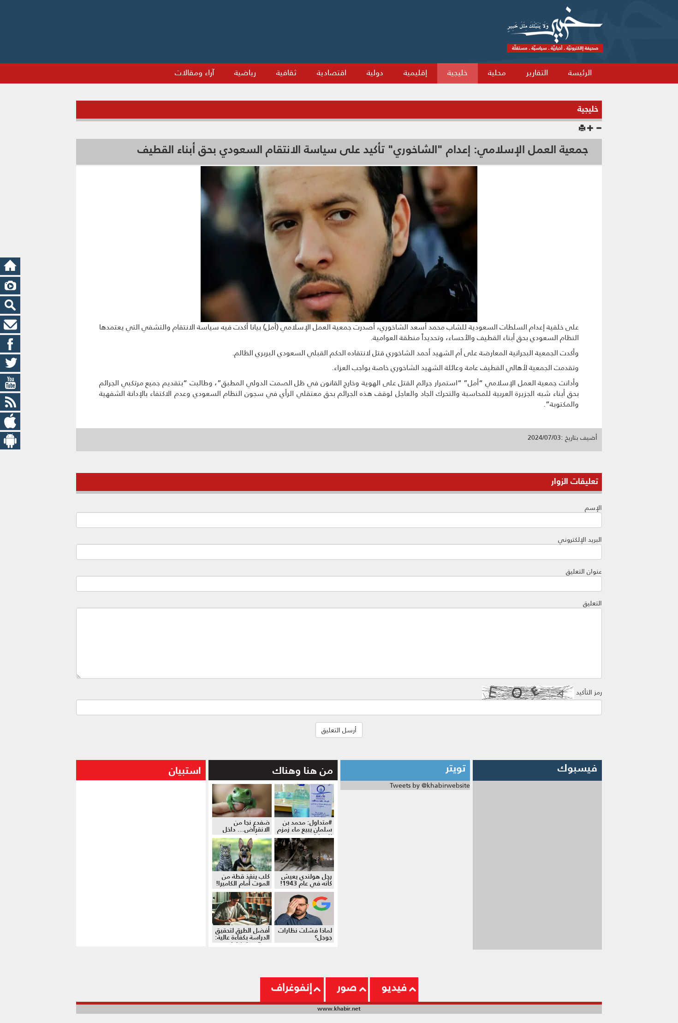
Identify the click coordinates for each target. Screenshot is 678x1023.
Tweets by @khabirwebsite (430, 785)
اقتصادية (331, 72)
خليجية (457, 72)
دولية (375, 72)
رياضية (245, 72)
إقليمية (415, 72)
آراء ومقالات (194, 72)
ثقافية (286, 72)
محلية (497, 72)
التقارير (537, 72)
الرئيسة (580, 72)
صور (347, 987)
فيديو (394, 987)
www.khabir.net (339, 1008)
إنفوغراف (292, 987)
